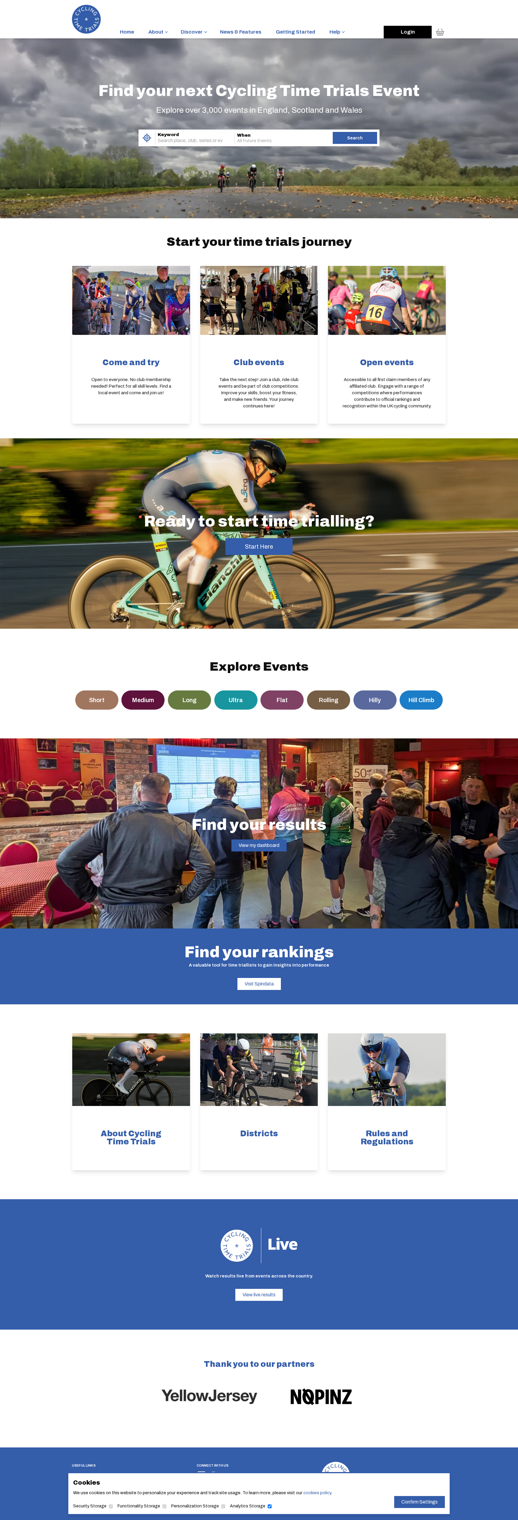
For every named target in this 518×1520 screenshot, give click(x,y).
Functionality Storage (139, 1506)
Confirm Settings (419, 1501)
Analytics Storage (247, 1506)
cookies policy (317, 1492)
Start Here (259, 546)
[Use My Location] (147, 138)
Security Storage (89, 1506)
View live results (259, 1294)
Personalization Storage (195, 1506)
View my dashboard (259, 845)
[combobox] (186, 141)
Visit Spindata (259, 983)
